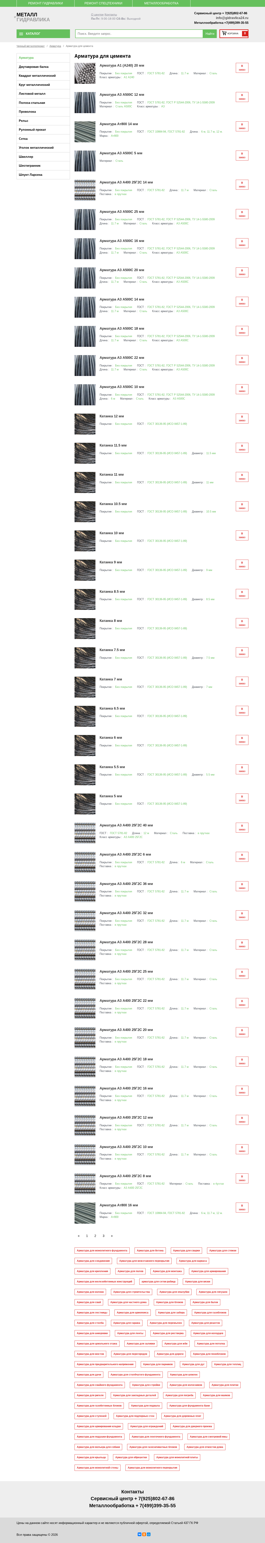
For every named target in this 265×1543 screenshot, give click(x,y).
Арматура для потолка (211, 1343)
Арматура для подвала (145, 1405)
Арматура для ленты (130, 1333)
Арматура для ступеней (91, 1416)
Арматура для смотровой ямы (208, 1436)
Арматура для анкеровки (92, 1333)
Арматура (55, 46)
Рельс (23, 120)
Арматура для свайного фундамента (100, 1385)
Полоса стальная (32, 102)
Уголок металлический (36, 147)
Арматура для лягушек (213, 1291)
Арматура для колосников (186, 1385)
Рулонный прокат (32, 129)
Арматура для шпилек (184, 1374)
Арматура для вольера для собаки (98, 1447)
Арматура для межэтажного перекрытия (144, 1260)
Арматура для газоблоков (210, 1312)
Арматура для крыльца (91, 1457)
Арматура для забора (171, 1312)
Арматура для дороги (170, 1354)
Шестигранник (30, 165)
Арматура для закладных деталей (134, 1395)
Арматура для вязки (197, 1281)
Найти (210, 33)
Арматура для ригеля (90, 1395)
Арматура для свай (89, 1302)
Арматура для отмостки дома (205, 1447)
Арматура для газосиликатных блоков (153, 1447)
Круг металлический (34, 84)
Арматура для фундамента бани (189, 1405)
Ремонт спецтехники (103, 3)
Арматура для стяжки (222, 1250)
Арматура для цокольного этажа (97, 1343)
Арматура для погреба (179, 1395)
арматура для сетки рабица (159, 1281)
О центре (97, 14)
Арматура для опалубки (174, 1291)
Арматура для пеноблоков (209, 1354)
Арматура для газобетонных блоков (99, 1405)
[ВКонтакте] (139, 1534)
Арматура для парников (158, 1364)
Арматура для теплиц (227, 1364)
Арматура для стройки (146, 1385)
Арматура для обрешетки (131, 1457)
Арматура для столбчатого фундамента (135, 1374)
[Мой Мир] (149, 1534)
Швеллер (26, 156)
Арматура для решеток (205, 1323)
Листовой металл (32, 93)
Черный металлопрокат (31, 46)
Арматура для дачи (89, 1374)
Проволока (27, 111)
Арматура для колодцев (208, 1333)
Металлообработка (161, 3)
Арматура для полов (130, 1271)
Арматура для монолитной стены (97, 1467)
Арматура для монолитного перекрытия (152, 1467)
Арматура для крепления (92, 1271)
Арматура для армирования (208, 1271)
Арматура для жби (175, 1343)
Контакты (111, 14)
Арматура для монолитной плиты (177, 1457)
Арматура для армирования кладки (99, 1426)
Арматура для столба (90, 1323)
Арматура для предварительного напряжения (105, 1364)
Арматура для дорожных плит (182, 1416)
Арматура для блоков (169, 1302)
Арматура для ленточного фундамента (156, 1436)
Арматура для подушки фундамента (99, 1436)
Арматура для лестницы (92, 1312)
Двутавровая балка (33, 66)
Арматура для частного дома (128, 1302)
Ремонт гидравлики (45, 3)
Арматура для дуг (193, 1364)
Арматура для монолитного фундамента (102, 1250)
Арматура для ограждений (146, 1426)
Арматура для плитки (225, 1385)
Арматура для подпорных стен (135, 1416)
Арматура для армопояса (132, 1312)
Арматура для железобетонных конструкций (104, 1281)
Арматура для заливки (141, 1343)
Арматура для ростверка (168, 1333)
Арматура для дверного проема (192, 1426)
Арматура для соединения (93, 1260)
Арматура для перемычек (166, 1323)
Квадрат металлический (37, 75)
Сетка (23, 138)
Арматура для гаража (126, 1323)
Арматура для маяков (216, 1395)
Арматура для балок (205, 1302)
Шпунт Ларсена (30, 174)
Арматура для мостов (90, 1354)
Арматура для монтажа (167, 1271)
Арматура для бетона (150, 1250)
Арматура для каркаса (193, 1260)
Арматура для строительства (131, 1291)
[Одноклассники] (144, 1534)
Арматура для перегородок (130, 1354)
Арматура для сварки (186, 1250)
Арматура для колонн (90, 1291)
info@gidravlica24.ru (232, 18)
